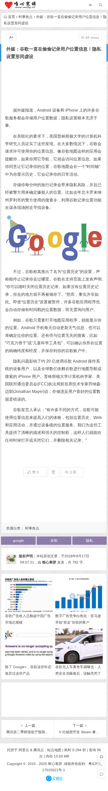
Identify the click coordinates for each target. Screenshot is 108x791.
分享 (72, 472)
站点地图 (54, 750)
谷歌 (54, 541)
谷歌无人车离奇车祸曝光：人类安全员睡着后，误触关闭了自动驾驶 (78, 673)
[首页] (101, 756)
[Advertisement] (53, 83)
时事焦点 (26, 17)
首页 (11, 17)
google (18, 541)
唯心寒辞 (49, 562)
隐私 (89, 541)
